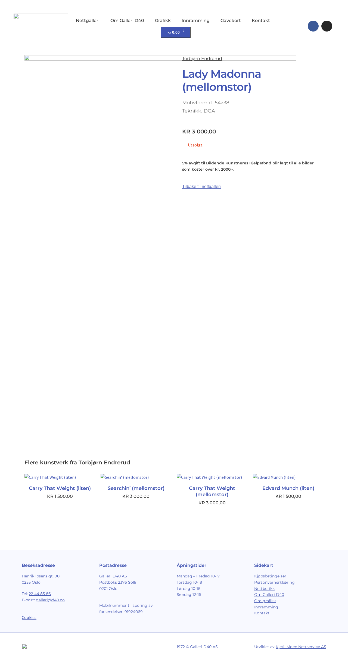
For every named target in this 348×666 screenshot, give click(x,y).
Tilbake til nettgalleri (201, 186)
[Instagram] (326, 26)
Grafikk (163, 20)
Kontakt (261, 20)
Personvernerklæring (274, 582)
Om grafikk (265, 600)
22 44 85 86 (40, 593)
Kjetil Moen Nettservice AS (301, 646)
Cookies (29, 617)
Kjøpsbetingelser (270, 576)
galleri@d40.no (50, 600)
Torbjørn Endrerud (202, 58)
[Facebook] (313, 26)
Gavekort (230, 20)
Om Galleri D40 (127, 20)
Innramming (196, 20)
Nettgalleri (88, 20)
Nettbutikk (264, 588)
